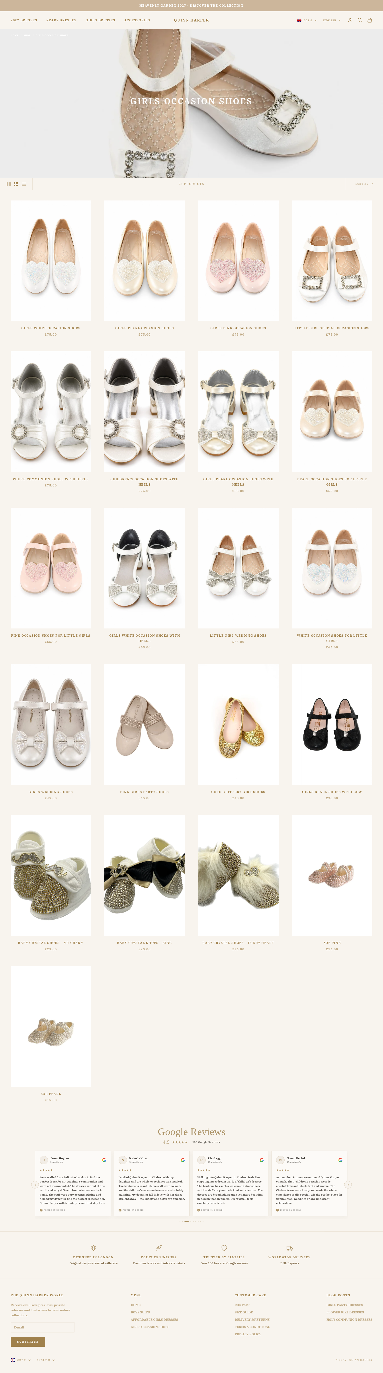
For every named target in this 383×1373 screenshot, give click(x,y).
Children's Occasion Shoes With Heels (144, 481)
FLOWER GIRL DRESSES (345, 1312)
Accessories (137, 20)
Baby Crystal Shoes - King (144, 943)
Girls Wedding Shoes (51, 792)
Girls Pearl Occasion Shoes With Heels (238, 481)
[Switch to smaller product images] (16, 184)
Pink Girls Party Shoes (144, 792)
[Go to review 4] (190, 1221)
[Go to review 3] (186, 1221)
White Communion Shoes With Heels (51, 479)
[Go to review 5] (193, 1221)
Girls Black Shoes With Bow (332, 792)
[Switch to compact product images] (24, 184)
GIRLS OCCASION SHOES (150, 1327)
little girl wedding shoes (238, 635)
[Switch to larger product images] (9, 184)
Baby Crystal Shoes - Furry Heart (238, 943)
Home (15, 35)
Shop (27, 35)
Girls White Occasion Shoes (51, 328)
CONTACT (242, 1305)
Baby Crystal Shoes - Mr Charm (51, 943)
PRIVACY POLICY (248, 1334)
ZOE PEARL (51, 1094)
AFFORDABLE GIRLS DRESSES (154, 1320)
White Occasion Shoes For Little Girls (332, 638)
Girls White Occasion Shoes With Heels (144, 638)
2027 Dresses (24, 20)
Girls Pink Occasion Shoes (238, 328)
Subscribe (28, 1342)
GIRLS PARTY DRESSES (344, 1305)
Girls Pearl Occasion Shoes (144, 328)
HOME (136, 1305)
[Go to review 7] (198, 1221)
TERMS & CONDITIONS (252, 1327)
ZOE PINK (332, 943)
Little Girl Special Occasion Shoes (332, 328)
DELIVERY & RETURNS (252, 1320)
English (329, 20)
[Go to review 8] (200, 1221)
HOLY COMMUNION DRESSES (349, 1320)
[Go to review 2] (182, 1221)
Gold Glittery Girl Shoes (238, 792)
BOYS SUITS (140, 1312)
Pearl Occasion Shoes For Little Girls (332, 481)
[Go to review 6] (195, 1221)
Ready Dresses (61, 20)
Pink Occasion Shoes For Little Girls (50, 635)
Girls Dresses (100, 20)
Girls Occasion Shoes (52, 35)
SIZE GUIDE (244, 1312)
